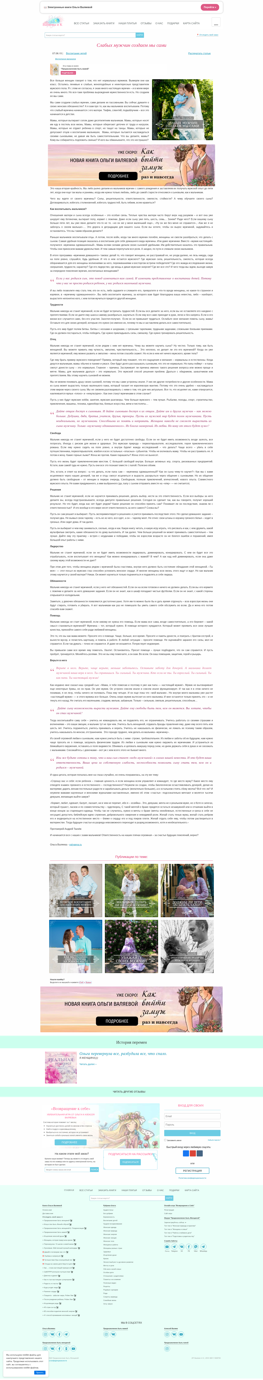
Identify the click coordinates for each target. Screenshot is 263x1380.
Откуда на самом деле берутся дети (57, 1264)
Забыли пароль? (214, 1140)
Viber (196, 1251)
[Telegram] (66, 1334)
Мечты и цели (108, 1266)
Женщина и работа (110, 1245)
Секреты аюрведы (110, 1297)
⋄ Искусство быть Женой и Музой (55, 1224)
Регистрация (192, 1170)
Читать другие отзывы (129, 1091)
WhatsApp (203, 1251)
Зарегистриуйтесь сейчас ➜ (175, 1223)
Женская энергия (110, 1234)
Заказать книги (103, 23)
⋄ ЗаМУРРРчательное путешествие (56, 1272)
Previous (42, 1065)
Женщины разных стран (112, 1248)
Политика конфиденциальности (192, 1178)
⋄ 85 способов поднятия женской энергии (58, 1311)
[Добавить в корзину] (85, 1229)
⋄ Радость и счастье (50, 1284)
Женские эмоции (109, 1238)
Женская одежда (109, 1227)
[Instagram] (45, 1334)
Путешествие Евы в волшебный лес (57, 1260)
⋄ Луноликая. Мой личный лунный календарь (59, 1248)
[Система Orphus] (85, 982)
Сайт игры (168, 1214)
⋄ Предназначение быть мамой (54, 1232)
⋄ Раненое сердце (49, 1292)
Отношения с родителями (113, 1276)
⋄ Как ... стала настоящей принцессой (57, 1268)
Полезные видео (109, 1283)
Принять (40, 1372)
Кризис (106, 1259)
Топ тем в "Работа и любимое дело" (178, 1233)
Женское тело (108, 1241)
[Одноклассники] (66, 1349)
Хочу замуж (107, 1304)
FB (189, 1251)
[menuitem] (70, 1210)
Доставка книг (47, 1214)
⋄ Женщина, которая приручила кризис (57, 1240)
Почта (167, 1251)
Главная (69, 1190)
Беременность (109, 1217)
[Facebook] (59, 1334)
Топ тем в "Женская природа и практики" (180, 1226)
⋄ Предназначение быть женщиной (56, 1221)
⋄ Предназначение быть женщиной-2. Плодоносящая (63, 1228)
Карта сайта (191, 23)
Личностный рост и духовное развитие (118, 1262)
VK (182, 1251)
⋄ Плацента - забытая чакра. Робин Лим (58, 1295)
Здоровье (107, 1252)
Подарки (173, 23)
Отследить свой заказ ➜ (52, 1217)
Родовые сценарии (110, 1290)
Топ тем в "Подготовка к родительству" (179, 1236)
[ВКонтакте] (52, 1334)
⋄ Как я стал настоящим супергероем (57, 1280)
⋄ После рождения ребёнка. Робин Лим (57, 1299)
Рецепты (106, 1287)
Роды (105, 1293)
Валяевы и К (52, 24)
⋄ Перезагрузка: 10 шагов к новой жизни (58, 1244)
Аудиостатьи (108, 1210)
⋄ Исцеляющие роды (50, 1303)
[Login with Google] (192, 1153)
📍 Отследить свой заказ (207, 34)
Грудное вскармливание (112, 1224)
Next (220, 1065)
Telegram (174, 1251)
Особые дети (108, 1272)
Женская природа (110, 1231)
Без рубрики (108, 1214)
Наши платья (128, 23)
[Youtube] (73, 1349)
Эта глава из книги (75, 69)
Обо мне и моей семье (112, 1269)
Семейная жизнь (109, 1300)
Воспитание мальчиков (65, 58)
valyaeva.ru (75, 844)
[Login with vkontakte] (199, 1153)
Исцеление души (109, 1255)
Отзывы (146, 23)
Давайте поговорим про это (54, 1252)
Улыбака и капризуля (51, 1256)
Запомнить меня (174, 1140)
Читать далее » (88, 1064)
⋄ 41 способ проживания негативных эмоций (59, 1315)
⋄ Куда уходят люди (50, 1288)
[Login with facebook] (185, 1153)
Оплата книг (47, 1210)
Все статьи (81, 23)
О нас (159, 23)
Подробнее (70, 1142)
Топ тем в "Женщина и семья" (176, 1229)
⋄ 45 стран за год (49, 1307)
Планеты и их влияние (112, 1279)
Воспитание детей (110, 1221)
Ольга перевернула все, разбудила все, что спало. (123, 1053)
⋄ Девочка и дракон (50, 1276)
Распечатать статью (199, 53)
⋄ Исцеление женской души (53, 1236)
